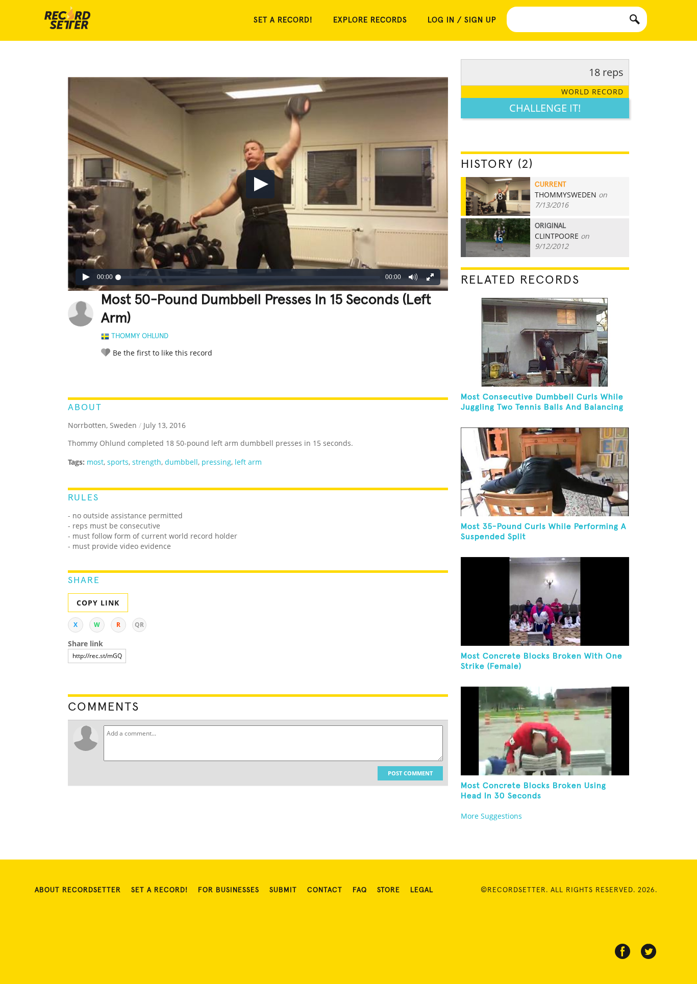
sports (118, 462)
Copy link (98, 603)
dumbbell (181, 462)
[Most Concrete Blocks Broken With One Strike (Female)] (545, 601)
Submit (283, 890)
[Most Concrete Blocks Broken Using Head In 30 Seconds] (545, 731)
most (95, 462)
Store (388, 890)
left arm (248, 462)
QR (139, 624)
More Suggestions (491, 816)
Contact (324, 890)
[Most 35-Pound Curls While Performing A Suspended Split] (545, 471)
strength (146, 462)
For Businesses (228, 890)
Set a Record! (159, 890)
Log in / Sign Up (462, 20)
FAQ (360, 890)
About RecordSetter (78, 890)
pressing (216, 462)
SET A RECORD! (283, 20)
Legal (421, 890)
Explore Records (370, 20)
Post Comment (410, 773)
